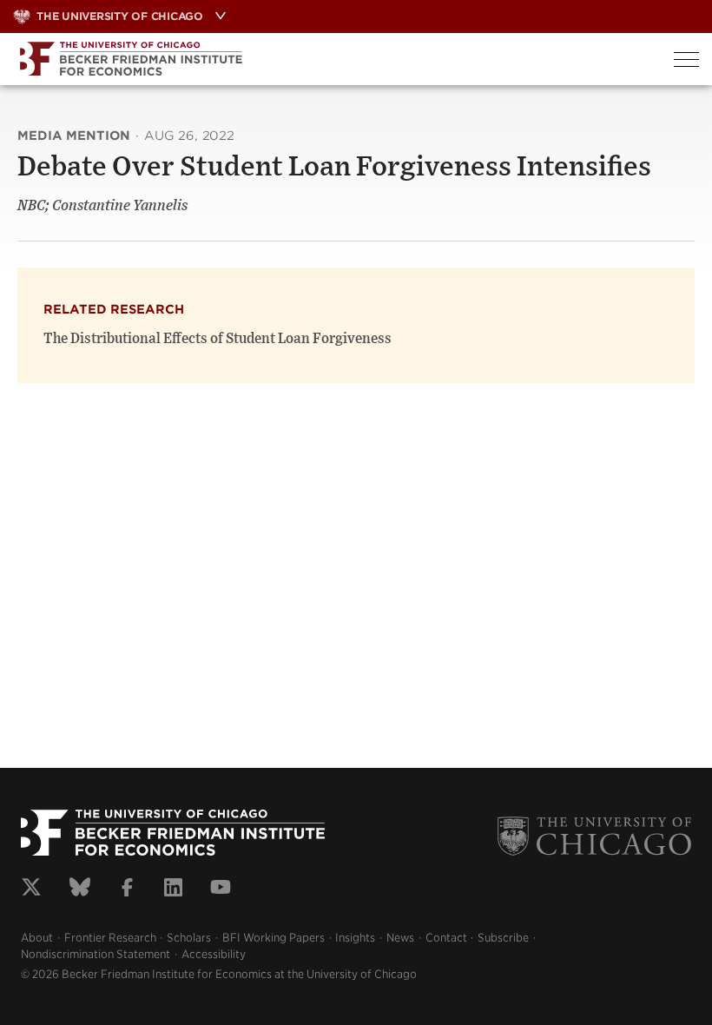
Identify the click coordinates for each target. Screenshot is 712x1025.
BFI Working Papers (273, 937)
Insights (355, 937)
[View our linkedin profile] (173, 889)
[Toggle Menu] (686, 59)
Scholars (189, 937)
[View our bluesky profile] (79, 889)
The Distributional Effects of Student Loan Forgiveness (217, 339)
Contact (446, 937)
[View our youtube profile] (220, 889)
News (400, 937)
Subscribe (503, 937)
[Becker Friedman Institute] (330, 59)
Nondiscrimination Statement (95, 954)
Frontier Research (110, 937)
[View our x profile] (31, 889)
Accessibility (213, 954)
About (37, 937)
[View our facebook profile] (127, 889)
